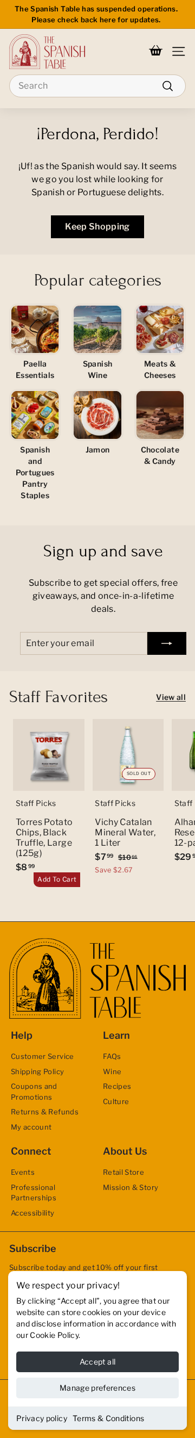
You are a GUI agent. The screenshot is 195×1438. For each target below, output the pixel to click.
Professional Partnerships (33, 1193)
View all (171, 697)
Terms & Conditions (108, 1418)
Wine (112, 1071)
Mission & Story (130, 1187)
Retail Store (123, 1172)
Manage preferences (97, 1387)
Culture (116, 1101)
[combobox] (97, 86)
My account (31, 1127)
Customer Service (42, 1056)
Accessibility (33, 1212)
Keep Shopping (97, 226)
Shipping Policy (37, 1071)
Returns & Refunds (45, 1111)
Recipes (117, 1086)
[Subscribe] (166, 643)
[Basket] (156, 51)
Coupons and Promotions (34, 1091)
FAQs (112, 1056)
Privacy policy (41, 1418)
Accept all (98, 1361)
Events (23, 1172)
